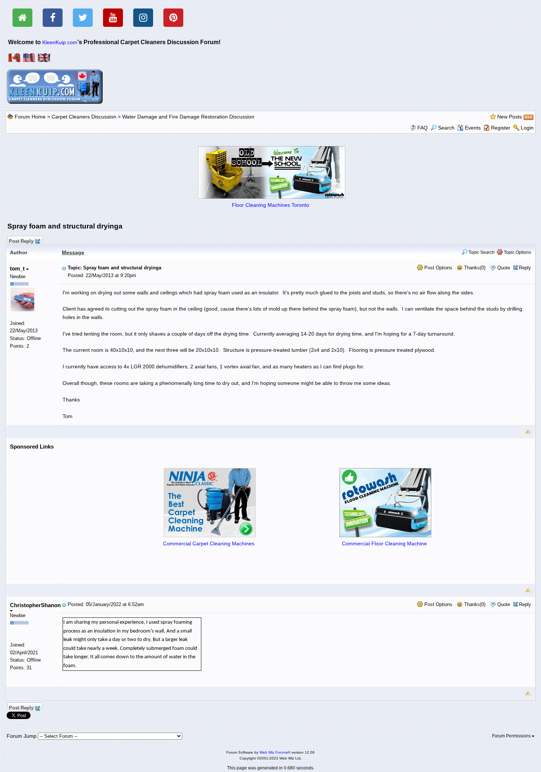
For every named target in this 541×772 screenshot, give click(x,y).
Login (527, 128)
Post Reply (21, 240)
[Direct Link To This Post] (64, 267)
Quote (503, 267)
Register (500, 128)
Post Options (437, 267)
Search (446, 128)
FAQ (422, 128)
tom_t (18, 268)
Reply (525, 267)
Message (73, 252)
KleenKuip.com (59, 42)
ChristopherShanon (35, 605)
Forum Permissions (512, 736)
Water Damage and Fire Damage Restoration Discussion (188, 117)
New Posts (509, 117)
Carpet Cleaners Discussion (84, 117)
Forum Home (30, 117)
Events (473, 128)
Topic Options (517, 252)
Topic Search (481, 252)
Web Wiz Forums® (274, 752)
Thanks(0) (474, 267)
